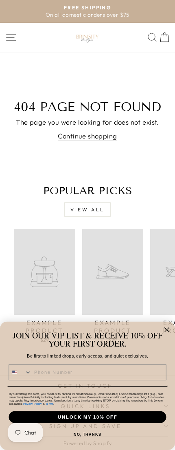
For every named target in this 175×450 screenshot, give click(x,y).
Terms (49, 403)
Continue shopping (87, 136)
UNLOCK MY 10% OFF (87, 416)
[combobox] (20, 372)
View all (87, 209)
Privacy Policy (32, 403)
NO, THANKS (87, 434)
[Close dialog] (167, 330)
